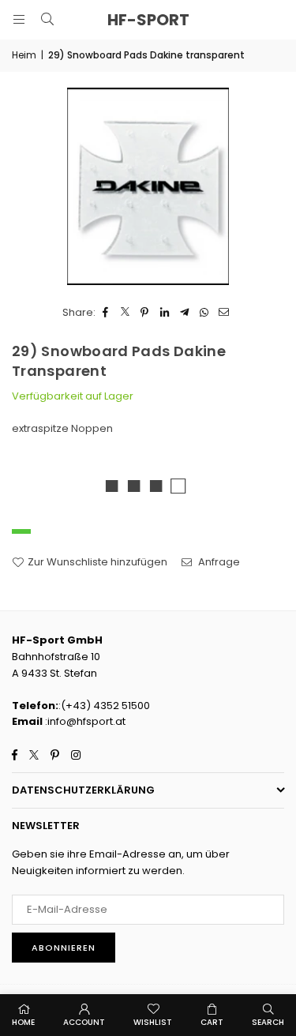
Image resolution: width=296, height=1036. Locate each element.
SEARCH (268, 1022)
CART (211, 1022)
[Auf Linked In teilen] (164, 313)
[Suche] (47, 19)
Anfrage (218, 561)
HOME (23, 1022)
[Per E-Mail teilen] (224, 313)
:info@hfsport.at (84, 721)
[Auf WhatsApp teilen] (204, 313)
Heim (24, 55)
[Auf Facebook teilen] (105, 313)
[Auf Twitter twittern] (125, 313)
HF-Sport (148, 20)
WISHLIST (152, 1022)
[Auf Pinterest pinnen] (145, 313)
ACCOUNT (84, 1022)
